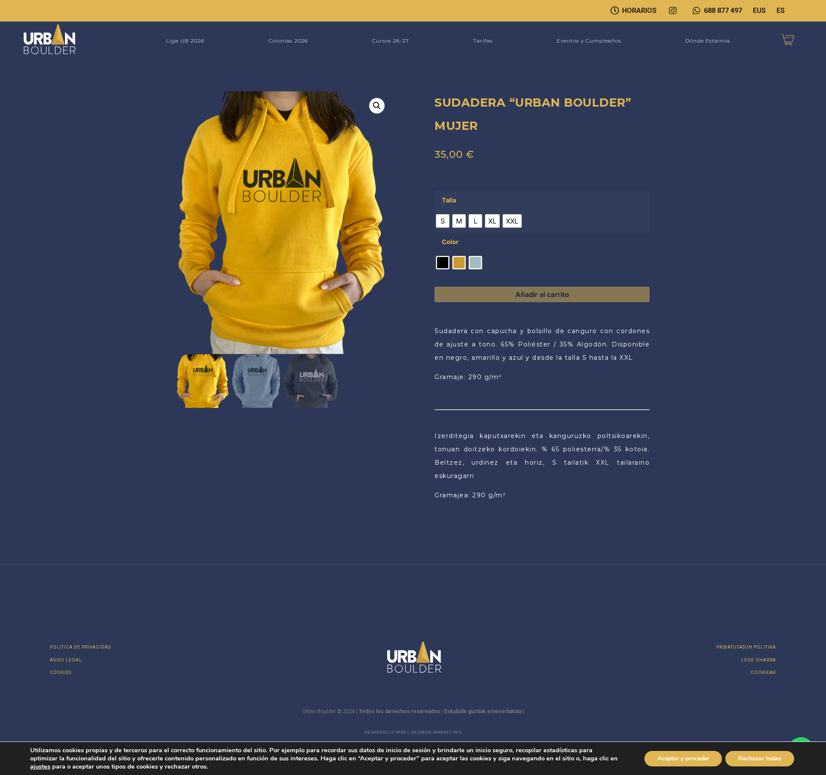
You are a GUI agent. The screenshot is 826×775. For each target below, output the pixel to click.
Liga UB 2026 (185, 40)
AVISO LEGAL (66, 660)
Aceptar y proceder (683, 758)
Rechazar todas (759, 758)
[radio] (442, 220)
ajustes (40, 766)
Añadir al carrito (542, 294)
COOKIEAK (763, 672)
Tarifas (483, 40)
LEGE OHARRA (758, 660)
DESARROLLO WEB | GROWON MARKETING (412, 732)
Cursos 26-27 (390, 40)
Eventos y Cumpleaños (589, 40)
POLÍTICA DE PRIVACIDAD (80, 647)
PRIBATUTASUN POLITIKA (746, 647)
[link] (40, 766)
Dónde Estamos (707, 40)
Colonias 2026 (288, 40)
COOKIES (60, 672)
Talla (449, 200)
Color (450, 242)
